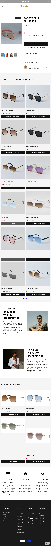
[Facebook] (43, 518)
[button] (2, 6)
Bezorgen (5, 514)
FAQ (4, 522)
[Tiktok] (40, 524)
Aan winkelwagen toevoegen (36, 44)
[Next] (20, 32)
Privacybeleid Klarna (7, 512)
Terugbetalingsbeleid (7, 516)
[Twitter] (40, 518)
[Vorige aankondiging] (2, 1)
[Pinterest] (40, 521)
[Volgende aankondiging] (48, 1)
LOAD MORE (25, 298)
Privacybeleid (5, 518)
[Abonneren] (46, 511)
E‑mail (41, 511)
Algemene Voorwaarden (7, 510)
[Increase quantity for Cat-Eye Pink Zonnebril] (32, 39)
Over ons (4, 520)
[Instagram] (43, 521)
